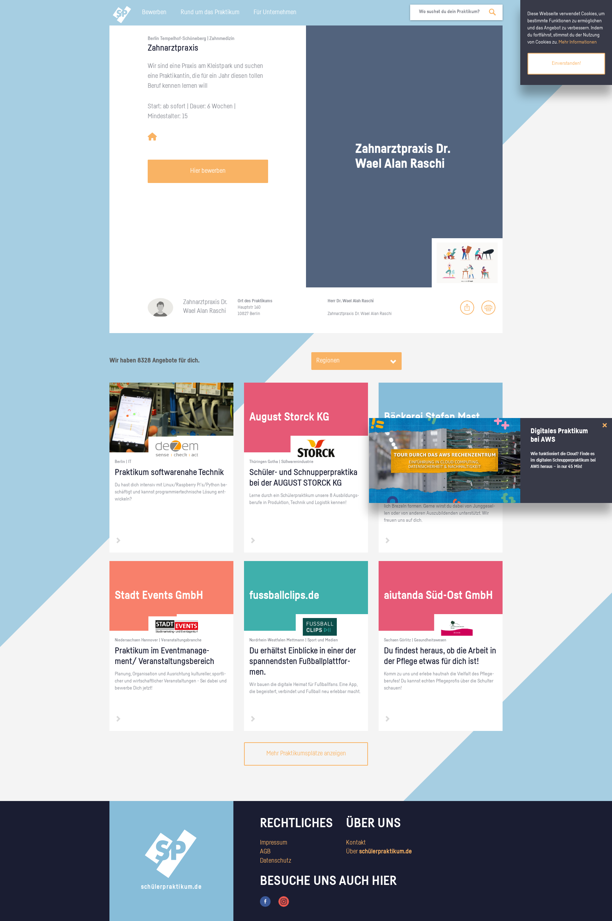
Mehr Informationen (578, 42)
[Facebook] (265, 901)
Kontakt (356, 843)
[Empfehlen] (467, 308)
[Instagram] (283, 901)
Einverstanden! (566, 63)
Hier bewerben (208, 171)
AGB (265, 851)
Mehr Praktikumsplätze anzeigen (306, 753)
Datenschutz (275, 861)
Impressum (273, 843)
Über (379, 851)
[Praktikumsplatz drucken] (488, 308)
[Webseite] (152, 137)
